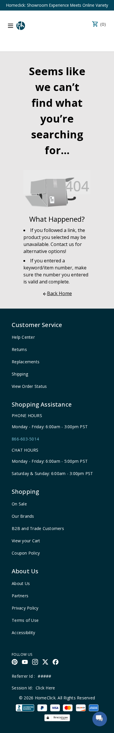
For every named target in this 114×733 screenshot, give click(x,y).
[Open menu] (10, 25)
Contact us (62, 244)
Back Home (59, 293)
